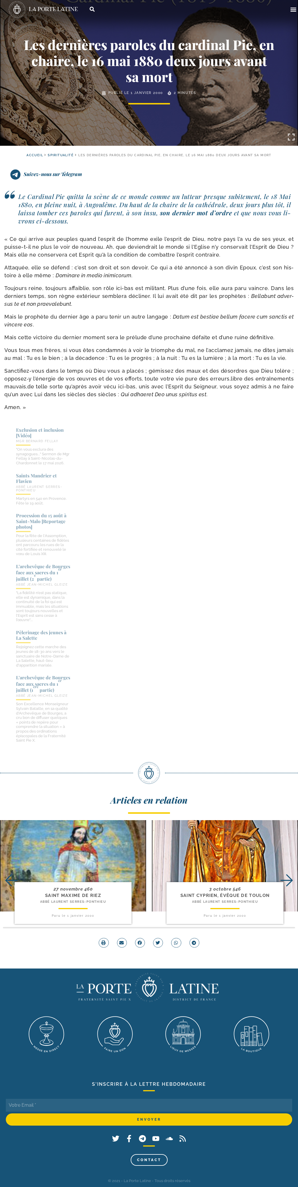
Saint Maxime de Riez (73, 895)
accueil (34, 155)
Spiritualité (61, 155)
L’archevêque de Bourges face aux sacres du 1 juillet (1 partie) (43, 683)
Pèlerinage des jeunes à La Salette (41, 635)
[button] (293, 9)
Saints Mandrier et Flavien (36, 478)
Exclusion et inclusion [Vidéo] (40, 432)
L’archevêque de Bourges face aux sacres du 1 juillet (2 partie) (43, 572)
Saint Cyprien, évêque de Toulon (224, 895)
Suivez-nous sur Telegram (53, 174)
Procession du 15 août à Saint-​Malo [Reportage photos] (41, 520)
